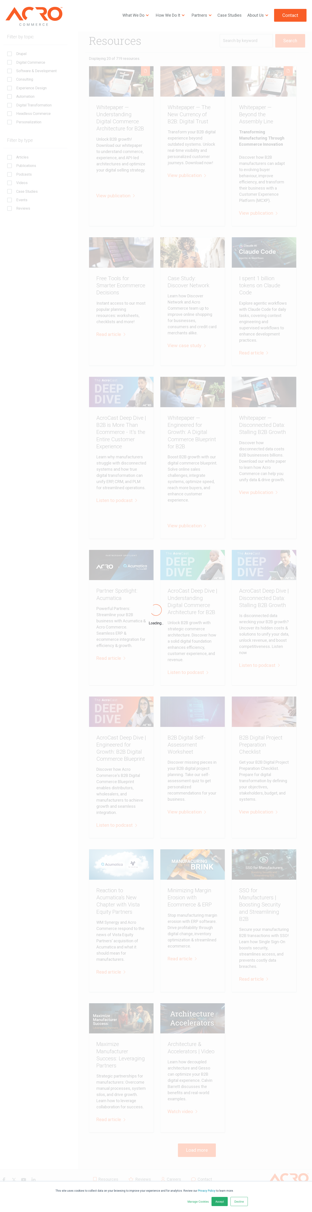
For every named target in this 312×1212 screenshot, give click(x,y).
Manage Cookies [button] (198, 1201)
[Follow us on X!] (14, 1180)
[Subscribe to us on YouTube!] (24, 1180)
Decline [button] (239, 1201)
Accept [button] (219, 1201)
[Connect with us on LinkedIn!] (33, 1180)
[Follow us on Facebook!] (4, 1180)
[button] (115, 196)
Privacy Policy (206, 1190)
